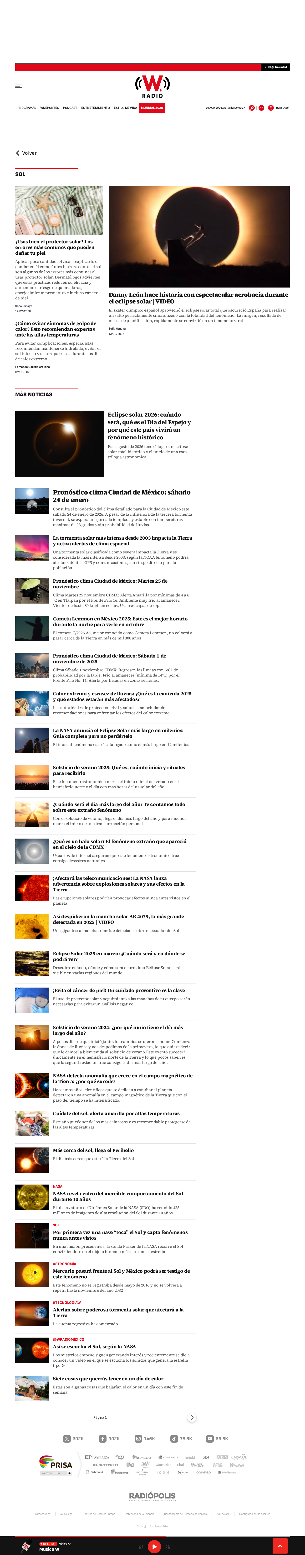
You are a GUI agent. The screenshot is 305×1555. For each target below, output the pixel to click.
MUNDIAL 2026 (152, 108)
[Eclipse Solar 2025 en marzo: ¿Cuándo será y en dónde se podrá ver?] (32, 963)
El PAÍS (98, 1458)
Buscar (252, 108)
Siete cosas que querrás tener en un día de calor (108, 1378)
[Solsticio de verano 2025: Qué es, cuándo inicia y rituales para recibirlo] (32, 777)
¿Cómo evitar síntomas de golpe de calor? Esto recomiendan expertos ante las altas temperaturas (55, 329)
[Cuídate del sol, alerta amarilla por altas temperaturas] (32, 1123)
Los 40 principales (121, 1458)
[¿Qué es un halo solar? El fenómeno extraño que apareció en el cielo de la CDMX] (32, 851)
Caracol (237, 1458)
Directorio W (43, 1514)
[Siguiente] (191, 1417)
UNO (131, 1465)
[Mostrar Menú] (22, 86)
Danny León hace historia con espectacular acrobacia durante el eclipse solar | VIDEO (198, 298)
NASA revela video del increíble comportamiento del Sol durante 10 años (118, 1196)
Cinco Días (162, 1465)
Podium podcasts (144, 1473)
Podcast (70, 108)
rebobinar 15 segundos (141, 1546)
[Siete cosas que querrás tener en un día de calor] (32, 1388)
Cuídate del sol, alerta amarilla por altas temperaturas (116, 1113)
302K (78, 1439)
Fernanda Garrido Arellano (32, 367)
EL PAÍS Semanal (196, 1465)
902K (114, 1439)
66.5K (222, 1439)
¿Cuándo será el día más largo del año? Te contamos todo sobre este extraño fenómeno (119, 807)
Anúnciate (223, 1514)
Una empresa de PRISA (56, 1461)
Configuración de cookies (254, 1514)
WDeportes (49, 108)
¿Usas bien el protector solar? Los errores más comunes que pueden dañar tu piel (54, 247)
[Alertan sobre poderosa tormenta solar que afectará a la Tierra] (32, 1313)
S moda (183, 1473)
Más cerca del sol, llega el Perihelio (93, 1150)
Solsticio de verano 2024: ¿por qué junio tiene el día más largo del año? (118, 1030)
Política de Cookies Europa (99, 1514)
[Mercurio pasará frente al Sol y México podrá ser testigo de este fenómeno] (32, 1274)
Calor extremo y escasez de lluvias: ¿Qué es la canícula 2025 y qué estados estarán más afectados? (122, 696)
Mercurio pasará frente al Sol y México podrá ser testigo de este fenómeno (121, 1273)
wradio (144, 1465)
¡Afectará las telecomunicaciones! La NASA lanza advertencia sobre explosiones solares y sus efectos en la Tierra (119, 884)
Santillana (143, 1458)
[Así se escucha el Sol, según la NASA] (32, 1350)
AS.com (204, 1458)
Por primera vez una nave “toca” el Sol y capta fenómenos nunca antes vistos (120, 1235)
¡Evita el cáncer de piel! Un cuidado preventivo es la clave (119, 990)
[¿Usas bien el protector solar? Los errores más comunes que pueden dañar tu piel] (59, 210)
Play (154, 1546)
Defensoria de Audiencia (139, 1514)
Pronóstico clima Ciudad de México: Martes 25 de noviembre (110, 583)
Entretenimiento (95, 108)
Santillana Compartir (168, 1458)
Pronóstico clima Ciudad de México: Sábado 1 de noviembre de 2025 (109, 658)
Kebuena (235, 1465)
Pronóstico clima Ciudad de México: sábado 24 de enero (121, 496)
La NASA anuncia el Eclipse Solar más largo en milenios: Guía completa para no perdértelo (118, 733)
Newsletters (261, 108)
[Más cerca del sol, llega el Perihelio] (32, 1160)
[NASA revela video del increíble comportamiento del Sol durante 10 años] (32, 1197)
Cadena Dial (179, 1465)
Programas (26, 108)
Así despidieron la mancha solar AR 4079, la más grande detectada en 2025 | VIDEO (118, 919)
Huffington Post (104, 1465)
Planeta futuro (215, 1465)
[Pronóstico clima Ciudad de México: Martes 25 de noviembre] (32, 591)
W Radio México (152, 86)
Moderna (123, 1473)
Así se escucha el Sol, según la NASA (94, 1346)
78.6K (186, 1439)
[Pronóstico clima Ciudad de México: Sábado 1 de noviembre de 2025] (32, 665)
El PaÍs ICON (163, 1473)
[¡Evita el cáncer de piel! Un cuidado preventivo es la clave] (32, 1000)
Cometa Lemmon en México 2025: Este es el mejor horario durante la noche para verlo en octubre (120, 621)
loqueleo (203, 1473)
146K (149, 1439)
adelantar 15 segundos (167, 1546)
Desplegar (280, 1546)
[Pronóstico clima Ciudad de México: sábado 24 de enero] (32, 501)
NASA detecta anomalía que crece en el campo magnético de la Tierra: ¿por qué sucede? (122, 1078)
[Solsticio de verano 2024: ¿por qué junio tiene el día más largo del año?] (32, 1037)
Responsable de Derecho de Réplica (185, 1514)
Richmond (97, 1473)
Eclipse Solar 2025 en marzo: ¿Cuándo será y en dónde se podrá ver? (119, 956)
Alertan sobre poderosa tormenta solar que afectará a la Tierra (118, 1312)
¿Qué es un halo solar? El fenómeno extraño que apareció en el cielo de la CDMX (120, 844)
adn (220, 1458)
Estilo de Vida (125, 108)
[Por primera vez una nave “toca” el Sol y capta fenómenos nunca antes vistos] (32, 1236)
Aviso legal (66, 1514)
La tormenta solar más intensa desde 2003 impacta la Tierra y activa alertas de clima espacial (122, 540)
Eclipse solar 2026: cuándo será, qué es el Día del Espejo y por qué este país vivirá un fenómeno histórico (149, 425)
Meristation (227, 1473)
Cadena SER (189, 1458)
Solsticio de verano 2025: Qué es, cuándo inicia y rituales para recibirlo (119, 770)
